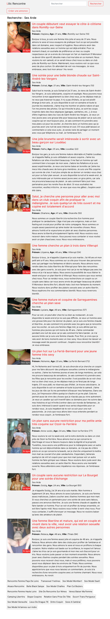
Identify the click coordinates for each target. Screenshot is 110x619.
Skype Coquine (34, 596)
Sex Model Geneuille (17, 602)
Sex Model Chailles (55, 586)
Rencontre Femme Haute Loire (22, 591)
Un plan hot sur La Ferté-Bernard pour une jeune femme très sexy (64, 353)
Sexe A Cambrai (72, 602)
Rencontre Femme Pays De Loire (23, 581)
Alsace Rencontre (16, 586)
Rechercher (96, 3)
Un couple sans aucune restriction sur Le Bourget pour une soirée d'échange (65, 477)
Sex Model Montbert (72, 581)
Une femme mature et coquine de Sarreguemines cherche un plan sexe (64, 301)
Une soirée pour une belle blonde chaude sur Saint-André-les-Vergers (66, 77)
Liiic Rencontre (16, 3)
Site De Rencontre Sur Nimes (53, 591)
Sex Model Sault (92, 581)
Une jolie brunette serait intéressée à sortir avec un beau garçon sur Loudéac (66, 140)
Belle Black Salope (35, 586)
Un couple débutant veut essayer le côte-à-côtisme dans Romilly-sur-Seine (66, 25)
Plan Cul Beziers (75, 586)
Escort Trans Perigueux (84, 596)
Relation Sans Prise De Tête (57, 596)
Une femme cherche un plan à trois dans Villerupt (65, 245)
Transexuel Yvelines (50, 581)
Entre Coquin (57, 602)
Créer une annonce (18, 11)
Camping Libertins (16, 596)
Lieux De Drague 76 (39, 602)
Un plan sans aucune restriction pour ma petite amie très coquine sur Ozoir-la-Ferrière (67, 422)
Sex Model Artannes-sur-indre (22, 607)
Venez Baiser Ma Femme (80, 591)
